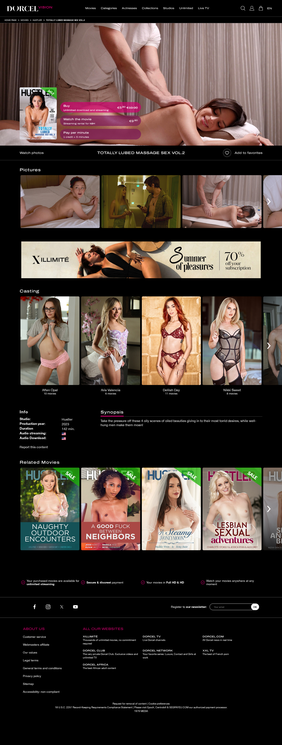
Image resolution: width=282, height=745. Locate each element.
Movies (90, 8)
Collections (150, 8)
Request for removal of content (130, 703)
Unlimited (186, 8)
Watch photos (32, 152)
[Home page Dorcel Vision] (29, 8)
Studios (168, 8)
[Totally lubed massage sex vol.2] (38, 113)
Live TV (203, 8)
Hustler (37, 20)
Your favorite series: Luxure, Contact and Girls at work (169, 654)
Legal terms (30, 660)
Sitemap (28, 684)
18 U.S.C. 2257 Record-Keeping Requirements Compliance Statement (93, 707)
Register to (189, 606)
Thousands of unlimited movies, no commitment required (109, 640)
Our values (30, 652)
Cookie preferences (159, 703)
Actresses (129, 8)
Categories (109, 8)
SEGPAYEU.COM (178, 707)
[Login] (252, 8)
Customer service (34, 636)
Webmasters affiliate (36, 644)
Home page (11, 20)
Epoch (150, 707)
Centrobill (160, 707)
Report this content (34, 447)
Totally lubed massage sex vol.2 (65, 20)
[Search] (243, 8)
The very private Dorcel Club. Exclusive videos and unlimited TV (110, 654)
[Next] (269, 201)
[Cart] (261, 8)
